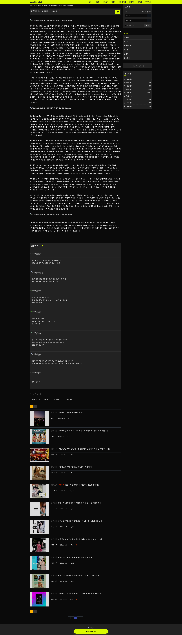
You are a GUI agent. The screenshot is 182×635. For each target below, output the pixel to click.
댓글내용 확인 (35, 382)
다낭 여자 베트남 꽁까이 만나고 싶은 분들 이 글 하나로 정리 (76, 503)
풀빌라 (113, 2)
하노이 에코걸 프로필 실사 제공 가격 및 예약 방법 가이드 (75, 575)
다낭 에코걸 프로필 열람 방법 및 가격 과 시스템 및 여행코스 (76, 593)
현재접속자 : (137, 79)
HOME (90, 2)
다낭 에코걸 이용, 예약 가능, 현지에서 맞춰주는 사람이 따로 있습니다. (80, 430)
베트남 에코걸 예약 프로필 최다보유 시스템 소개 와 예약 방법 (76, 521)
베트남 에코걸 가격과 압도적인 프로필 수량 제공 (75, 485)
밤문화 (140, 2)
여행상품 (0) (69, 400)
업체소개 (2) (57, 400)
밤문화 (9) (47, 400)
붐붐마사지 (122, 2)
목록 (118, 12)
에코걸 (97, 2)
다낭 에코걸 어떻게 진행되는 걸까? (67, 412)
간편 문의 (148, 2)
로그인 (147, 25)
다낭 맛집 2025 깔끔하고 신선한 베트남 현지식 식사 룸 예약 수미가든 (80, 448)
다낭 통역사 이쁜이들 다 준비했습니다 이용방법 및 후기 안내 (76, 539)
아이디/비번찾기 (146, 12)
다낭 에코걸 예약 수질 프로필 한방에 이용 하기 (71, 467)
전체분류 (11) (35, 400)
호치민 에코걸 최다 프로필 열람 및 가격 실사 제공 (72, 557)
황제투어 (132, 2)
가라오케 (105, 2)
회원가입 (127, 12)
